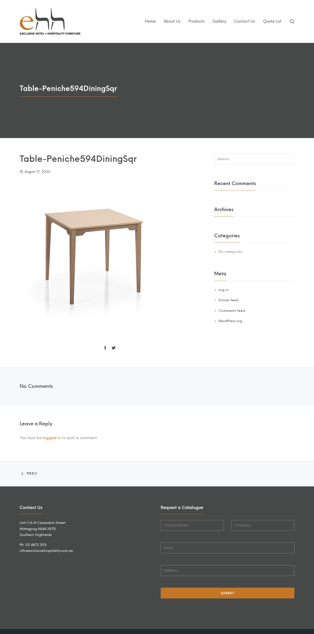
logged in (52, 437)
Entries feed (228, 300)
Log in (223, 290)
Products (196, 21)
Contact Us (244, 21)
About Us (172, 21)
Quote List (272, 21)
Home (150, 21)
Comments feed (232, 311)
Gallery (219, 21)
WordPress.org (230, 321)
